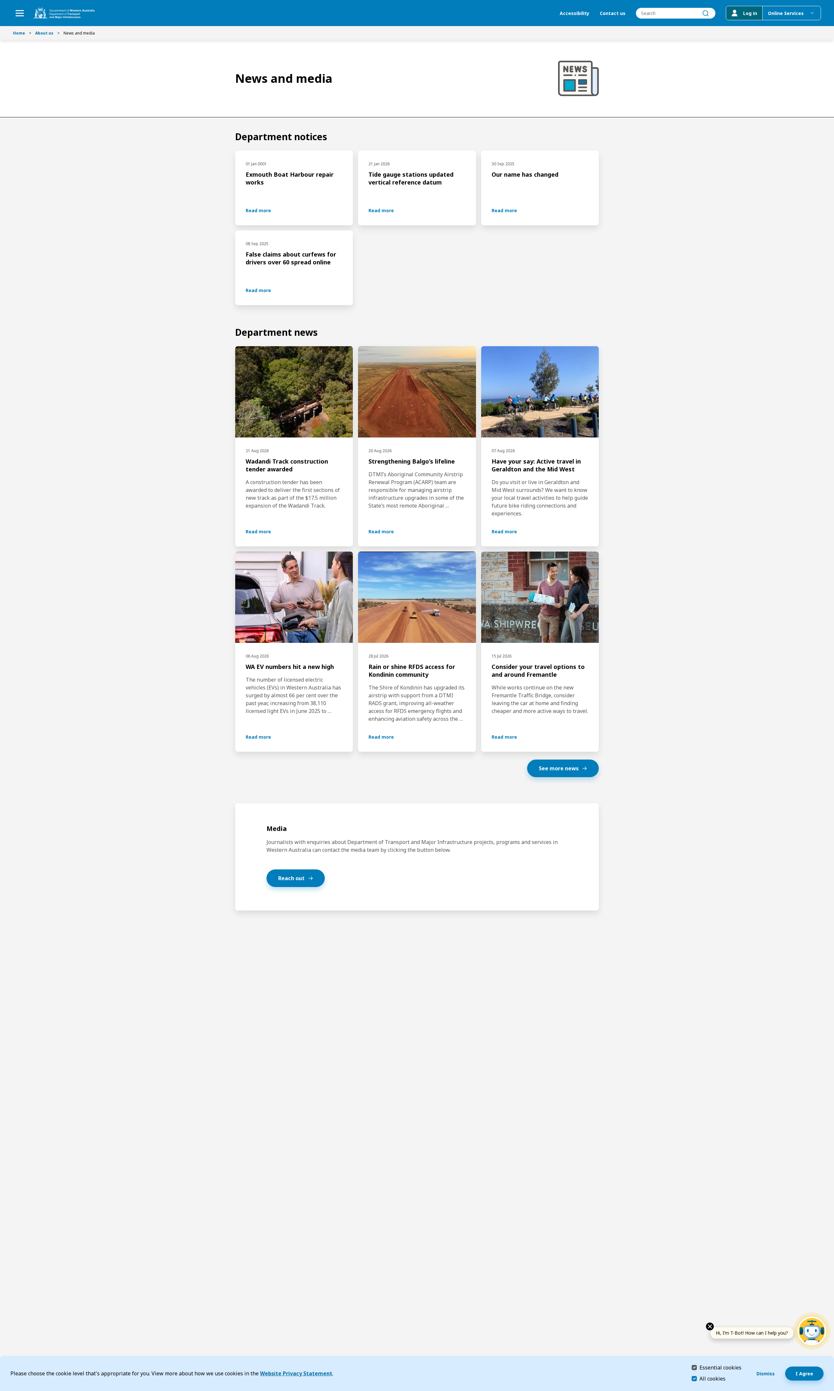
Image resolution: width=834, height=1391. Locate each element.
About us (44, 33)
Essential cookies (720, 1367)
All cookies (712, 1378)
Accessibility (574, 13)
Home (19, 33)
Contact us (613, 13)
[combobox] (675, 13)
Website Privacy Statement (296, 1373)
